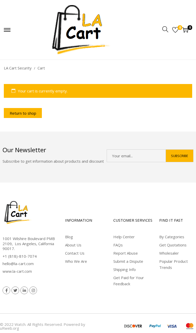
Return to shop (23, 113)
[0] (175, 30)
